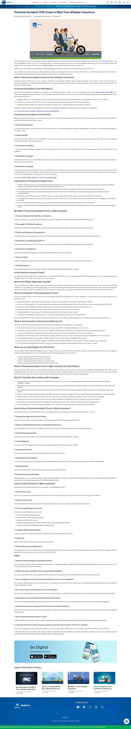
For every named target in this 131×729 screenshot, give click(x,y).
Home (17, 6)
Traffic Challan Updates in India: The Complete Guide (39, 177)
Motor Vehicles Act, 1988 (104, 92)
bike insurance (49, 65)
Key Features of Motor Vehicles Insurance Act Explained (40, 111)
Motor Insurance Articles (43, 6)
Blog (27, 6)
